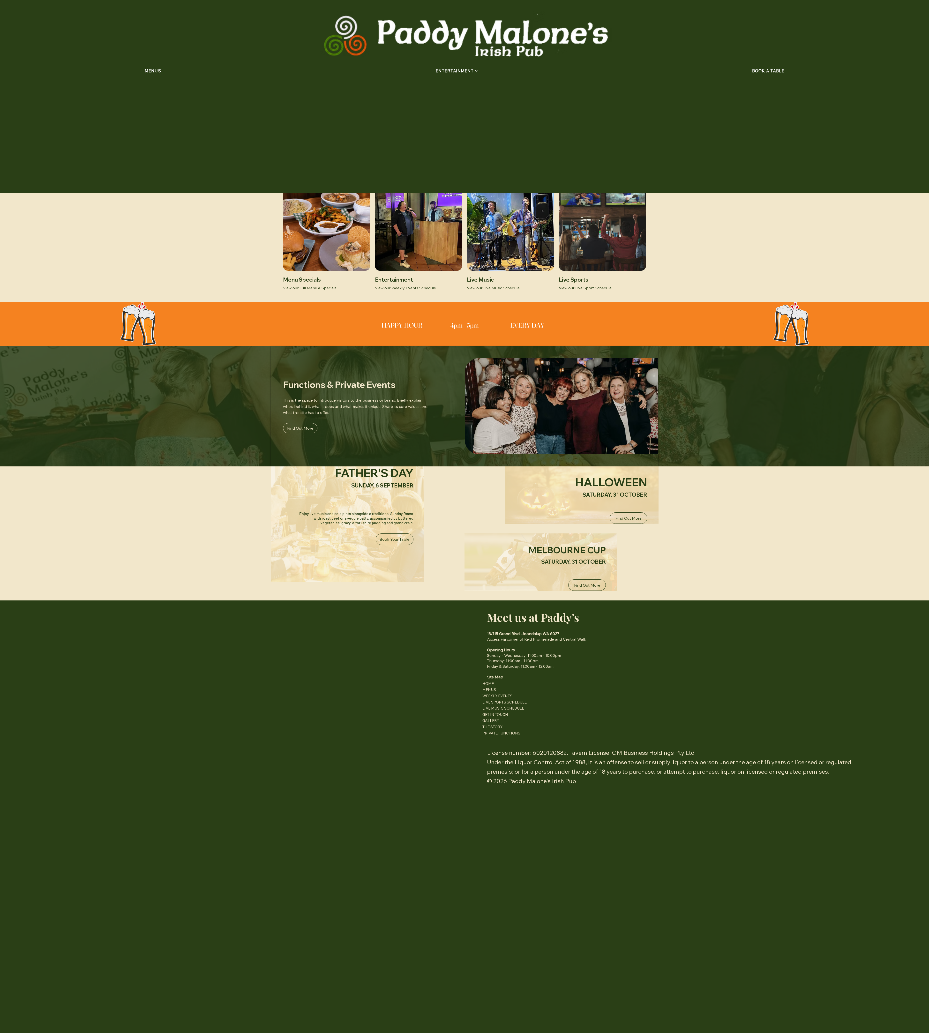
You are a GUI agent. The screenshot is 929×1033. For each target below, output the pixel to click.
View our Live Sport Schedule (585, 287)
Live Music (480, 279)
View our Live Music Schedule (493, 287)
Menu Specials (302, 279)
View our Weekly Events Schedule (405, 287)
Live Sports (573, 279)
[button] (768, 71)
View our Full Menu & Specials (310, 287)
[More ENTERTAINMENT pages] (476, 71)
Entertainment (394, 279)
